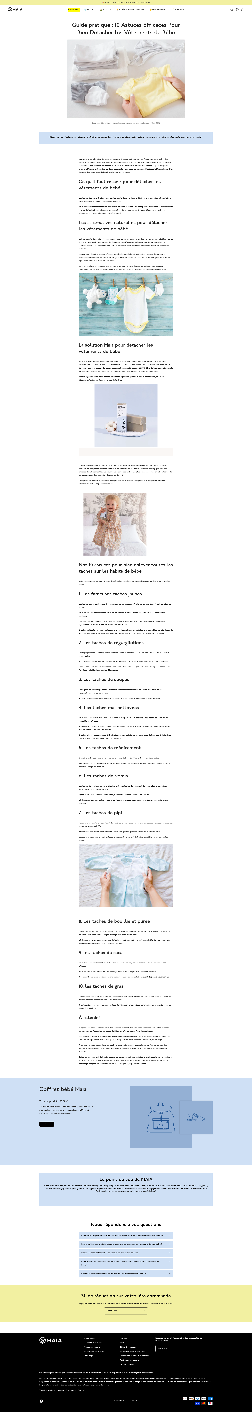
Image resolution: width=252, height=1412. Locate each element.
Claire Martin (106, 123)
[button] (231, 9)
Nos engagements (92, 1347)
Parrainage (88, 1356)
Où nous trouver (127, 1365)
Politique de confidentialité (132, 1352)
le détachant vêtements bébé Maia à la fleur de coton (134, 362)
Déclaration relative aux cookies (134, 1356)
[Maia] (15, 9)
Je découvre (46, 1124)
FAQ (122, 1343)
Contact (123, 1339)
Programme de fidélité (94, 1352)
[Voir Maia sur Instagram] (41, 1401)
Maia (120, 1401)
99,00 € (53, 1101)
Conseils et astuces (93, 1343)
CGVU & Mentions (128, 1347)
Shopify (135, 1401)
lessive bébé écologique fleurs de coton (149, 465)
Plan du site (89, 1339)
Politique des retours (129, 1360)
